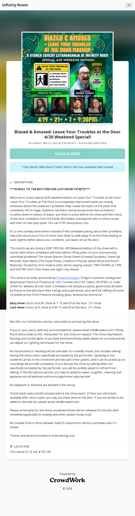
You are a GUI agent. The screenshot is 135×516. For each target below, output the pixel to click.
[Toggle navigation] (129, 5)
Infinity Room (15, 4)
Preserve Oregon (68, 278)
